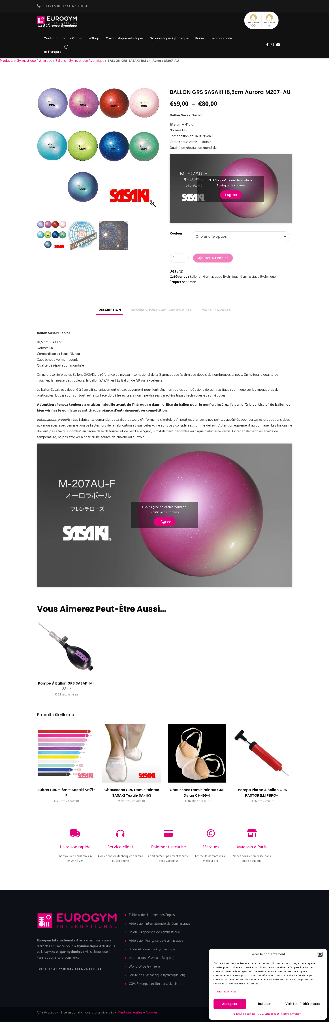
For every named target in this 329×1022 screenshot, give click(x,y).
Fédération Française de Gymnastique (156, 940)
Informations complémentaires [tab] (161, 310)
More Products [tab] (216, 310)
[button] (320, 954)
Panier (200, 38)
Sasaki (192, 282)
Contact (50, 38)
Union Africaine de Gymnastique (152, 949)
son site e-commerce (64, 957)
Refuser (264, 1003)
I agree (231, 194)
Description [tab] (109, 310)
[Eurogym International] (57, 22)
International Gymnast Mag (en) (152, 958)
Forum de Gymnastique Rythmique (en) (157, 975)
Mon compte (222, 38)
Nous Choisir (73, 38)
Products (6, 61)
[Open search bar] (66, 47)
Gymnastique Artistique (124, 38)
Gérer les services (226, 992)
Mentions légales (130, 1012)
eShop (94, 38)
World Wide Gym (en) (144, 966)
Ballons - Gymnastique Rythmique (80, 61)
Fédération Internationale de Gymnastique (159, 923)
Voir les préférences (302, 1003)
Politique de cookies (244, 1014)
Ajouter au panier (213, 258)
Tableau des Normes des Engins (152, 915)
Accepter (229, 1003)
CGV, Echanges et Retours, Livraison (279, 1014)
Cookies (152, 1012)
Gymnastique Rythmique (169, 38)
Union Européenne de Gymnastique (154, 932)
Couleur (176, 233)
